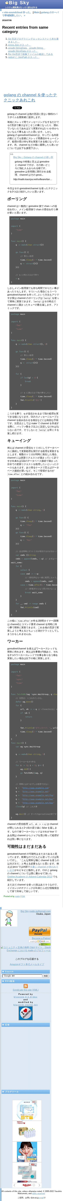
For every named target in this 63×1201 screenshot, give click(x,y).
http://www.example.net (35, 791)
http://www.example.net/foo (38, 795)
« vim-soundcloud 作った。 (17, 12)
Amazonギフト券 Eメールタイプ (27, 964)
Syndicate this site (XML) (26, 990)
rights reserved (38, 1193)
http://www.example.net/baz (38, 803)
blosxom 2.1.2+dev (25, 997)
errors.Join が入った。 (19, 45)
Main (36, 12)
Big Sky (19, 2)
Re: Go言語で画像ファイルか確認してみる (30, 54)
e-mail (41, 1198)
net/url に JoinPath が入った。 (24, 57)
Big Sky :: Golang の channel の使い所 (33, 157)
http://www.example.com (35, 788)
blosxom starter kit (25, 1005)
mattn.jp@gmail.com (40, 911)
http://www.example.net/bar (38, 799)
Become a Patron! (41, 938)
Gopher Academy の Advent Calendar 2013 (29, 876)
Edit (23, 896)
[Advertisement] (31, 77)
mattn (17, 896)
